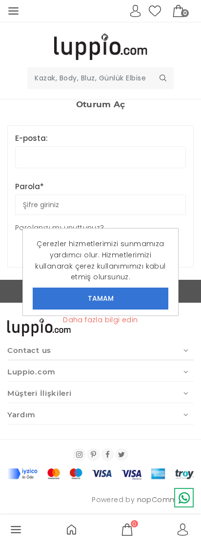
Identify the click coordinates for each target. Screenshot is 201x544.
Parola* (29, 186)
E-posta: (31, 138)
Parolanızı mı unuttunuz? (59, 228)
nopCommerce (165, 500)
